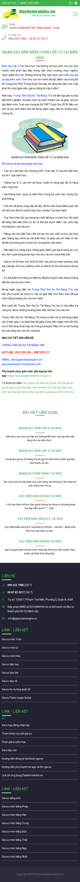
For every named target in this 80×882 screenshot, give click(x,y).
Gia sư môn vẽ (40, 682)
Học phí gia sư (40, 734)
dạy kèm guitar (43, 391)
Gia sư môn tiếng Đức (40, 832)
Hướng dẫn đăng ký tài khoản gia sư (40, 759)
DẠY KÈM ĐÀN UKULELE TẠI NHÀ (40, 519)
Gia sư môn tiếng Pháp (40, 807)
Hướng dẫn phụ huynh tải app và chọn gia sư (40, 768)
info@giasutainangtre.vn (22, 618)
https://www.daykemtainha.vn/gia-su (29, 375)
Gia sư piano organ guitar (40, 699)
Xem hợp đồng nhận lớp (40, 726)
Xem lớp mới (40, 751)
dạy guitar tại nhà (33, 383)
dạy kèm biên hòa (63, 391)
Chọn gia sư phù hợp (40, 743)
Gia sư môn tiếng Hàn (40, 816)
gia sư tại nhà (17, 387)
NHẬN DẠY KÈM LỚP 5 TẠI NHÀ (40, 451)
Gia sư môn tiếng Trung (40, 824)
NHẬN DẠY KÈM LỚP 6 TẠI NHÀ (40, 428)
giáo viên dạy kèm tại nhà (41, 387)
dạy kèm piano (25, 391)
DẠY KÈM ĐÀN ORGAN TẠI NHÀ (40, 541)
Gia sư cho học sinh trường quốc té (40, 690)
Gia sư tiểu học (40, 665)
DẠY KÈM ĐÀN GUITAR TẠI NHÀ (40, 496)
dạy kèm (62, 387)
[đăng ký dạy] (28, 14)
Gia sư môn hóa (40, 657)
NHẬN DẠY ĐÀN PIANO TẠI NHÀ (40, 473)
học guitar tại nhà (55, 383)
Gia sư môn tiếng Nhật (40, 857)
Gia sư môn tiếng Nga (40, 776)
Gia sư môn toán (40, 640)
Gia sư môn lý (40, 648)
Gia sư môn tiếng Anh (40, 799)
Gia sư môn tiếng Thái (40, 841)
